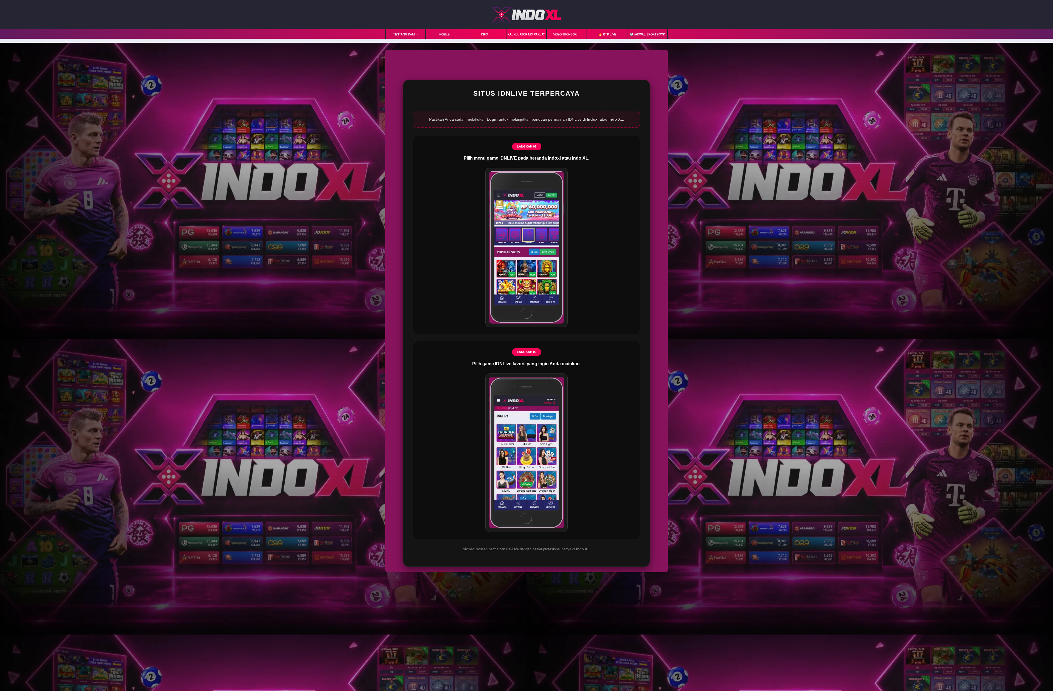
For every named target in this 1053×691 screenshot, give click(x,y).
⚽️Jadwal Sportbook (647, 34)
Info (485, 34)
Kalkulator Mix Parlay (526, 34)
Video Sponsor (565, 34)
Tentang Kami (404, 34)
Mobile (444, 34)
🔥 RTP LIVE (607, 34)
